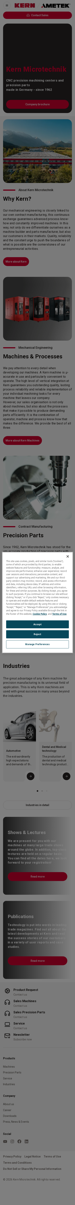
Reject (37, 634)
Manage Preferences (37, 644)
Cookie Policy (40, 613)
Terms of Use (59, 613)
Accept (37, 624)
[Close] (67, 556)
